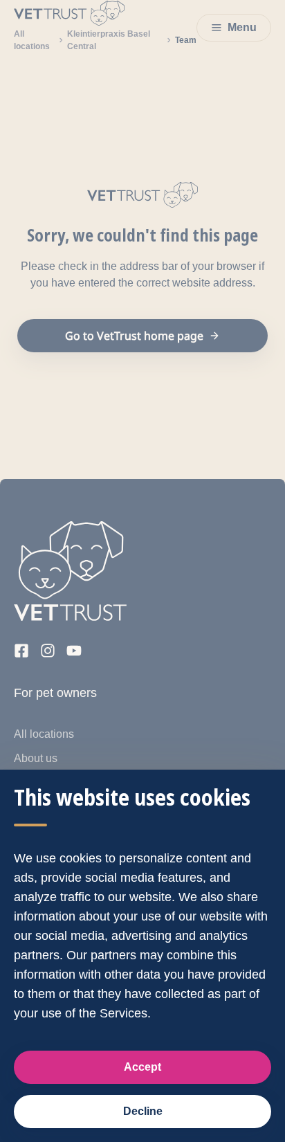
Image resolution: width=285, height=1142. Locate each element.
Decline (143, 1111)
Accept (142, 1067)
